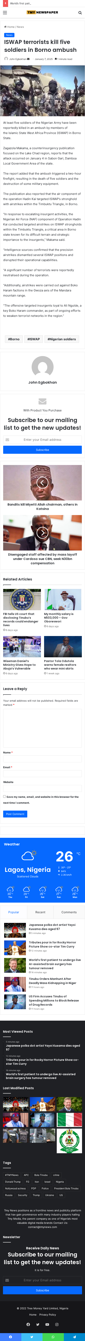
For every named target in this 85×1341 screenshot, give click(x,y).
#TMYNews (11, 1175)
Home (11, 26)
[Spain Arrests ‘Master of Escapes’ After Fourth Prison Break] (69, 1120)
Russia (8, 1195)
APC (26, 1175)
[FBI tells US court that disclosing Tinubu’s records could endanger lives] (22, 599)
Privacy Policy (47, 1314)
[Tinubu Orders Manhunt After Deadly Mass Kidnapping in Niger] (15, 984)
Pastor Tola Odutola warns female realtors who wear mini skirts (60, 664)
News (20, 26)
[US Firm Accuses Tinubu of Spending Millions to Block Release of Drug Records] (15, 1001)
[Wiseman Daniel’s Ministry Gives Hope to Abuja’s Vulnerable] (22, 646)
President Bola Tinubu (66, 1188)
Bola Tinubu (41, 1175)
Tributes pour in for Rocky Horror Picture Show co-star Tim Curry (52, 944)
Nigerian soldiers (63, 339)
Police (45, 1188)
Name (8, 752)
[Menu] (5, 13)
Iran (37, 1181)
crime (56, 1175)
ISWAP (34, 339)
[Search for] (80, 13)
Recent (40, 912)
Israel (47, 1181)
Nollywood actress (15, 1188)
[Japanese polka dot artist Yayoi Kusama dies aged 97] (15, 930)
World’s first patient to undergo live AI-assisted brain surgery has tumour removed (55, 964)
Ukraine (49, 1195)
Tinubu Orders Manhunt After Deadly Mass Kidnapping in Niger (52, 981)
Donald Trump (13, 1181)
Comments (69, 912)
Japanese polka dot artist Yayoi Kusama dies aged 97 (52, 927)
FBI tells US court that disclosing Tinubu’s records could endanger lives (20, 619)
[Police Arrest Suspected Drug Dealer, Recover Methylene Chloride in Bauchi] (15, 1136)
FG (27, 1181)
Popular (13, 912)
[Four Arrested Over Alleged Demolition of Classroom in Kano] (69, 1141)
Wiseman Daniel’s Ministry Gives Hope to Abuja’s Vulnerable (19, 664)
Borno (15, 339)
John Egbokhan (17, 59)
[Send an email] (28, 59)
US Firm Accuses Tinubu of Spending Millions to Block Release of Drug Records (54, 1000)
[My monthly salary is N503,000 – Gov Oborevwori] (63, 599)
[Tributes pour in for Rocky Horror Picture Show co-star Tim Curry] (15, 947)
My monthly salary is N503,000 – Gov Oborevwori (59, 617)
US (61, 1195)
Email (7, 767)
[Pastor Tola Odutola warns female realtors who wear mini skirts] (63, 646)
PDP (33, 1188)
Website (8, 782)
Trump (36, 1195)
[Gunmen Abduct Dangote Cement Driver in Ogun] (42, 1136)
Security (22, 1195)
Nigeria (60, 1181)
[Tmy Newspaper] (42, 12)
